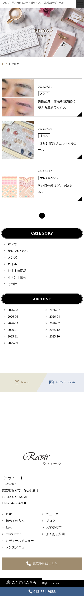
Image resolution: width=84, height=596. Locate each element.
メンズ (12, 257)
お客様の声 (54, 527)
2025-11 (13, 336)
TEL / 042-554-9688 (14, 503)
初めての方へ (15, 520)
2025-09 (13, 343)
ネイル (12, 264)
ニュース (52, 514)
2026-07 (54, 310)
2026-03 (13, 323)
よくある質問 (55, 534)
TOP (9, 514)
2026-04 (54, 316)
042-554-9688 (44, 591)
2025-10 (54, 336)
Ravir (9, 527)
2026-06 (13, 316)
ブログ (50, 520)
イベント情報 (17, 277)
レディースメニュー (20, 540)
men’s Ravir (13, 534)
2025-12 (54, 329)
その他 (12, 284)
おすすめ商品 (17, 270)
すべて (12, 244)
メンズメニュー (17, 547)
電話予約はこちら (45, 563)
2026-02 (54, 323)
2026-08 (13, 310)
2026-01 (13, 329)
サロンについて (18, 250)
